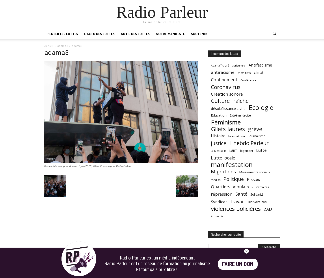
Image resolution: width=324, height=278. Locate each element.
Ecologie (261, 107)
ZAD (268, 209)
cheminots (244, 72)
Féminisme (226, 122)
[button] (274, 34)
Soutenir (199, 34)
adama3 (62, 46)
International (237, 136)
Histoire (218, 135)
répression (221, 194)
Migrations (223, 171)
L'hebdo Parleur (249, 143)
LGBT (233, 151)
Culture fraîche (230, 100)
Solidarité (256, 194)
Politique (233, 179)
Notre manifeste (170, 34)
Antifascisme (260, 65)
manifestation (232, 164)
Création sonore (227, 94)
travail (237, 201)
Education (219, 115)
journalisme (257, 136)
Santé (241, 194)
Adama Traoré (220, 65)
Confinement (224, 79)
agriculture (239, 65)
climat (258, 72)
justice (218, 143)
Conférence (248, 80)
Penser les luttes (62, 34)
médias (215, 180)
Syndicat (219, 201)
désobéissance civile (228, 108)
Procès (253, 179)
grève (255, 129)
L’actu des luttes (99, 34)
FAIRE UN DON (237, 264)
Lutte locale (223, 158)
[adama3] (121, 162)
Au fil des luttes (135, 34)
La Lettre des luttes (268, 274)
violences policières (236, 208)
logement (246, 151)
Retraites (262, 187)
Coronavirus (225, 87)
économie (217, 216)
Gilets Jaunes (228, 129)
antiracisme (223, 72)
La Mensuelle (218, 150)
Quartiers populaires (232, 186)
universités (257, 202)
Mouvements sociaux (254, 172)
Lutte (261, 150)
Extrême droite (240, 115)
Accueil (48, 46)
